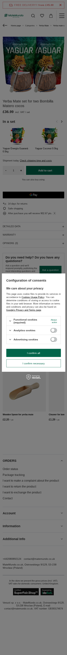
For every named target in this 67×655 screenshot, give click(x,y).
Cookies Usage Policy (33, 297)
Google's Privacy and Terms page (23, 310)
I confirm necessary (34, 363)
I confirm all (33, 352)
